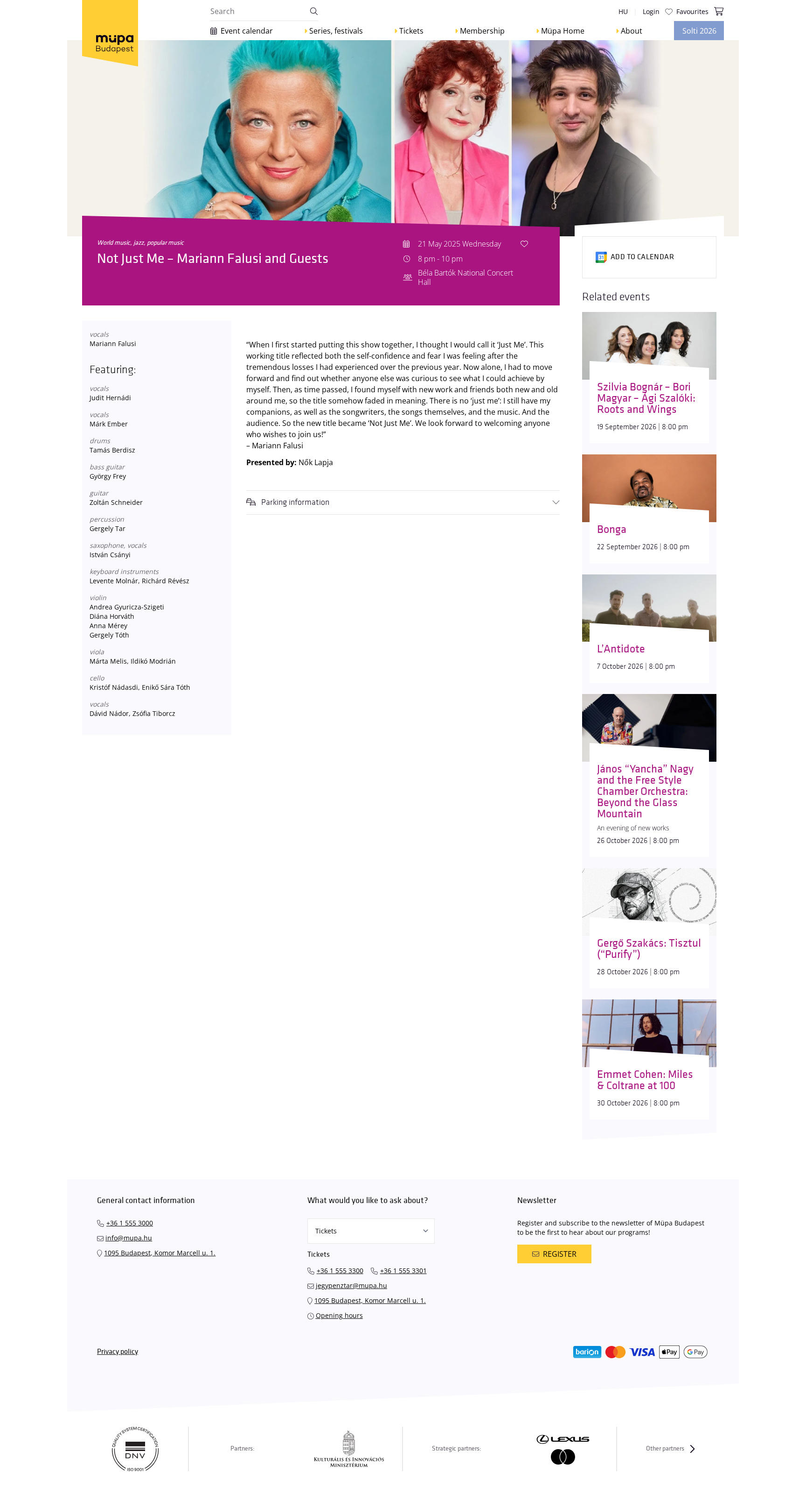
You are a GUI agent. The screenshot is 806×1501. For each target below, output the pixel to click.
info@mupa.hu (128, 1237)
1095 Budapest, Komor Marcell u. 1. (159, 1252)
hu (623, 11)
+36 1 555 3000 (129, 1222)
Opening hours (339, 1315)
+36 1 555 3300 (340, 1270)
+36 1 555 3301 (403, 1270)
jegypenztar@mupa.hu (351, 1285)
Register (560, 1254)
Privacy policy (117, 1351)
